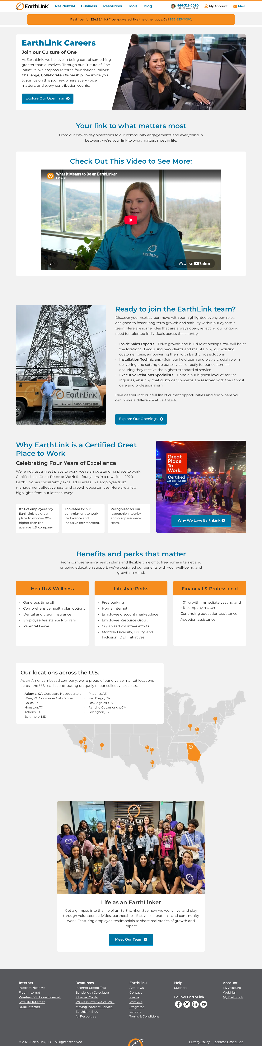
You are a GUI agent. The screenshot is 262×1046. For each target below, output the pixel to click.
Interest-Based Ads (228, 1042)
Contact (135, 992)
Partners (136, 1002)
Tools (133, 6)
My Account (232, 988)
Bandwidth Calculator (92, 992)
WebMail (229, 992)
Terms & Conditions (144, 1016)
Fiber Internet (29, 992)
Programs (136, 1007)
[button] (40, 994)
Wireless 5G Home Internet (40, 997)
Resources (112, 6)
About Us (136, 988)
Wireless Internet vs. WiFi (95, 1002)
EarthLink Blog (87, 1011)
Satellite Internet (32, 1002)
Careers (135, 1011)
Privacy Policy (199, 1042)
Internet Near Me (32, 988)
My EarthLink (233, 997)
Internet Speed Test (91, 988)
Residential (65, 6)
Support (180, 988)
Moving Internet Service (94, 1007)
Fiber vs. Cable (87, 997)
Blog (148, 6)
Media (134, 997)
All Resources (86, 1016)
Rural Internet (29, 1007)
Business (89, 6)
